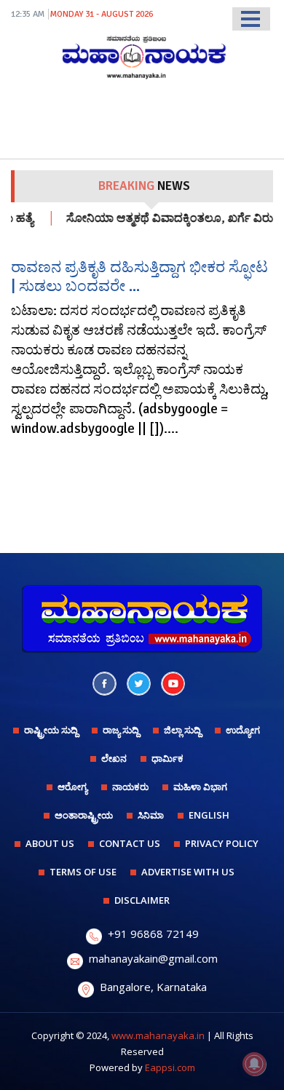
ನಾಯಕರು (130, 786)
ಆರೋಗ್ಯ (72, 786)
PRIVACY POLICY (222, 843)
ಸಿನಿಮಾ (151, 815)
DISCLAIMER (142, 900)
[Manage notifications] (254, 1063)
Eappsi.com (170, 1067)
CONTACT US (129, 843)
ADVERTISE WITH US (187, 871)
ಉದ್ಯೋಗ (243, 729)
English (209, 815)
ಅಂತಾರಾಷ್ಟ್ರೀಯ (84, 815)
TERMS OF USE (83, 871)
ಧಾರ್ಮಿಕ (167, 758)
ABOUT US (49, 843)
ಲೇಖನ (114, 758)
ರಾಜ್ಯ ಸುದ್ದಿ (121, 729)
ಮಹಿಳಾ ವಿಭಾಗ (200, 786)
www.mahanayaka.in (158, 1035)
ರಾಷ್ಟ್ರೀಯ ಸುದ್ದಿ (51, 729)
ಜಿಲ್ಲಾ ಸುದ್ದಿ (182, 729)
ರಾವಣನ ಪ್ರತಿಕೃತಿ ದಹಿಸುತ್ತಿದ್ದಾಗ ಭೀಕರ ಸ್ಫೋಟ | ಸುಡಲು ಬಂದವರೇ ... (139, 276)
